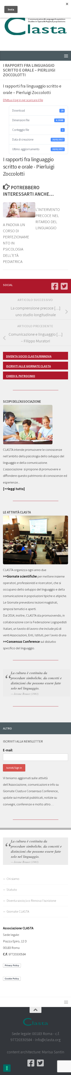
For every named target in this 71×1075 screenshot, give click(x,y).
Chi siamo (13, 879)
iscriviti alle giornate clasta (28, 366)
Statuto (12, 889)
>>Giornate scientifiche (20, 576)
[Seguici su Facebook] (55, 286)
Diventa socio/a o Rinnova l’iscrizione (31, 900)
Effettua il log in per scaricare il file (23, 100)
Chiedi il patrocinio (20, 376)
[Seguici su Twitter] (64, 286)
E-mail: (8, 750)
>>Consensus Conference (21, 641)
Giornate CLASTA (18, 911)
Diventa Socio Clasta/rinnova (28, 356)
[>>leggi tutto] (14, 489)
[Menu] (66, 56)
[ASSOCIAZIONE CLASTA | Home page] (35, 25)
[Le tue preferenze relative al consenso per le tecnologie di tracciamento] (7, 1068)
